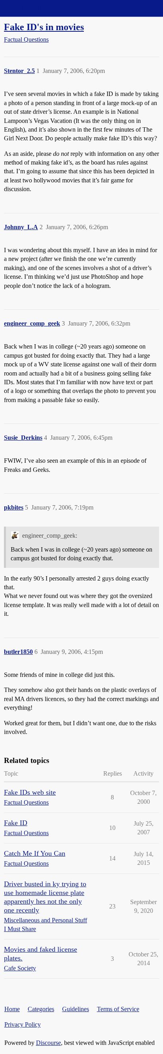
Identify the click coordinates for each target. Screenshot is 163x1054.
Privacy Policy (22, 1024)
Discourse (48, 1042)
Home (12, 1009)
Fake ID (15, 823)
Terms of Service (118, 1009)
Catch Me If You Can (34, 853)
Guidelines (75, 1009)
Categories (41, 1009)
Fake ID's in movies (44, 26)
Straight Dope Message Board (41, 8)
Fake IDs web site (30, 792)
